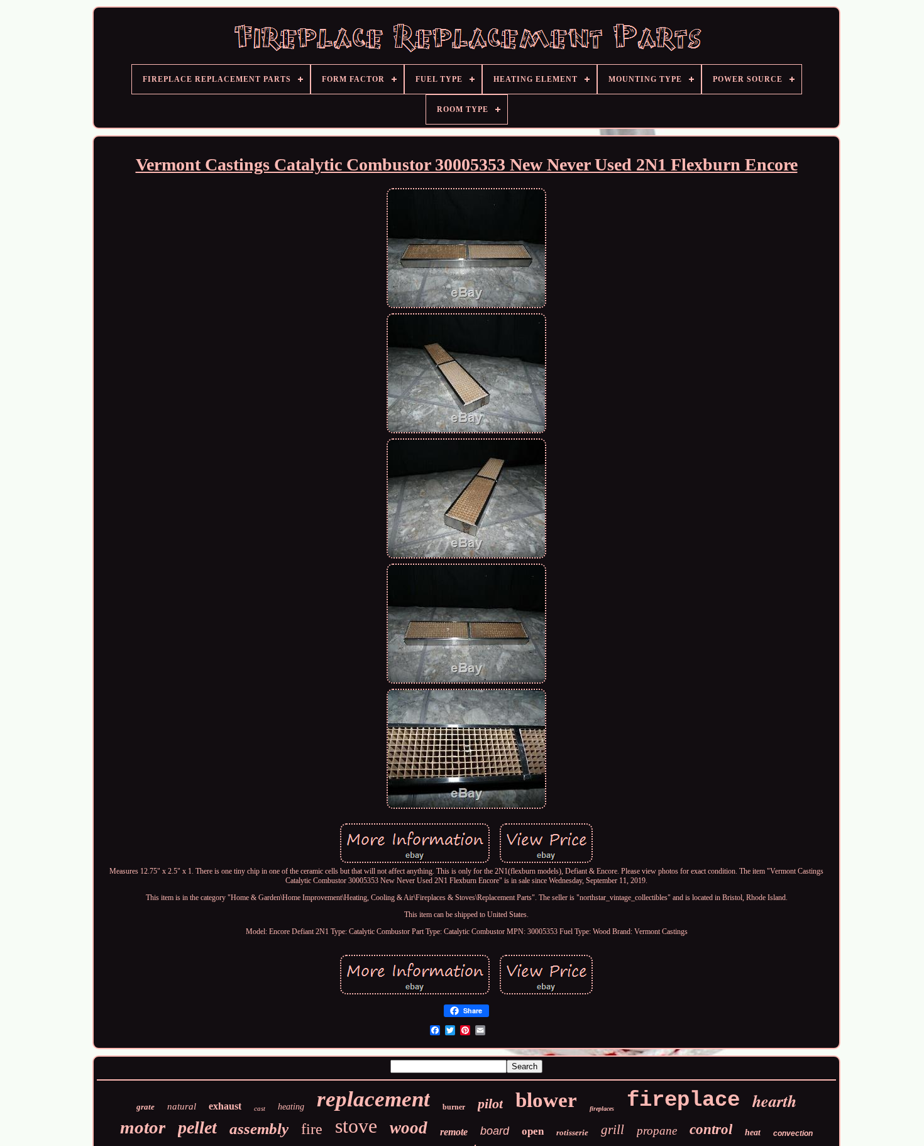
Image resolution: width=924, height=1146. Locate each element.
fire (311, 1129)
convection (793, 1133)
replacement (373, 1099)
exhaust (225, 1106)
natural (181, 1106)
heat (753, 1132)
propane (657, 1130)
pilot (490, 1103)
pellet (197, 1127)
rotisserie (572, 1132)
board (494, 1131)
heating (291, 1106)
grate (145, 1106)
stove (356, 1126)
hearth (774, 1100)
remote (454, 1132)
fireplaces (602, 1108)
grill (612, 1129)
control (711, 1129)
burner (454, 1107)
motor (142, 1127)
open (533, 1131)
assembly (259, 1128)
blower (546, 1100)
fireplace (683, 1100)
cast (259, 1108)
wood (408, 1127)
